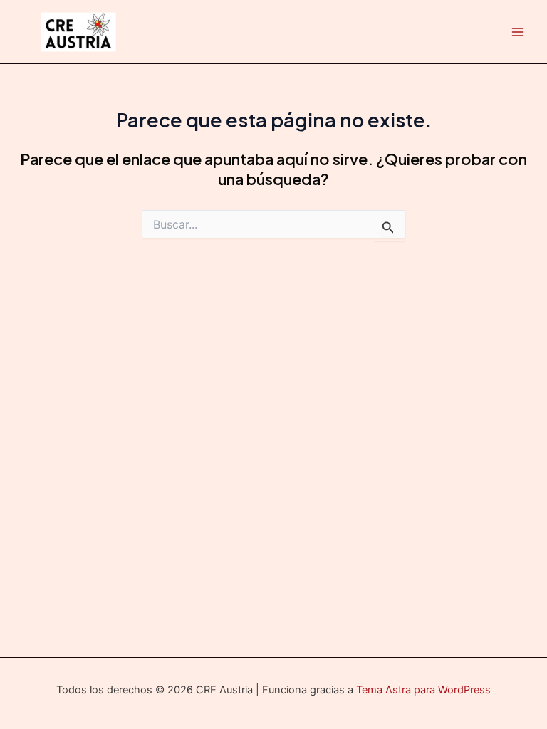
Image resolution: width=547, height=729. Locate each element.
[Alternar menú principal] (518, 32)
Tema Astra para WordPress (423, 689)
